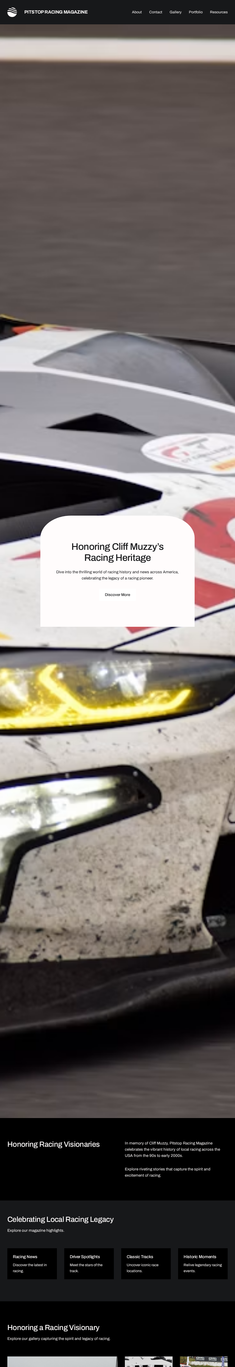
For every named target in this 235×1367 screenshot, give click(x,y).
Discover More (117, 595)
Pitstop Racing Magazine (56, 11)
